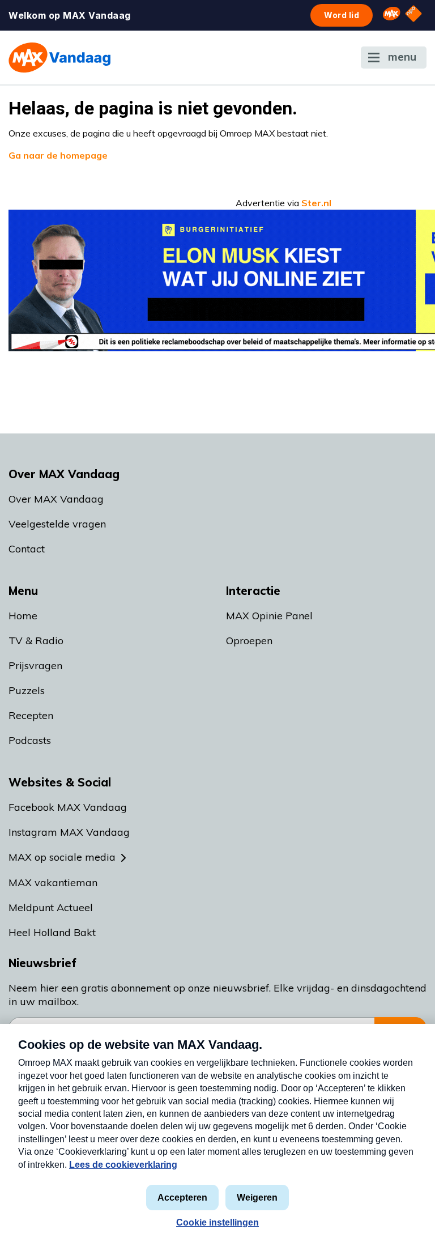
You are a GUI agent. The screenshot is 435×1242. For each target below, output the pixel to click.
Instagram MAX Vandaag (69, 832)
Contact (26, 548)
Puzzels (26, 690)
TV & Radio (35, 640)
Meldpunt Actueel (50, 907)
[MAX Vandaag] (59, 57)
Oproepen (249, 640)
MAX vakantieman (52, 882)
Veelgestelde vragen (57, 523)
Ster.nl (316, 203)
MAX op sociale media (62, 857)
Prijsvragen (35, 665)
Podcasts (29, 740)
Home (22, 615)
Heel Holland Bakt (52, 932)
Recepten (30, 715)
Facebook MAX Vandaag (67, 807)
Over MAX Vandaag (56, 498)
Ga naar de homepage (58, 155)
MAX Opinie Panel (269, 615)
